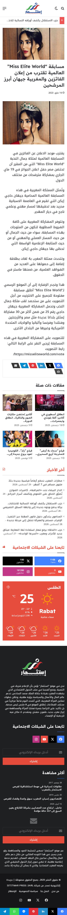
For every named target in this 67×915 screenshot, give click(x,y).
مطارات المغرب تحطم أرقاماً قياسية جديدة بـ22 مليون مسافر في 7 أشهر (35, 483)
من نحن (55, 891)
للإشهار (12, 891)
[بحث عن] (62, 10)
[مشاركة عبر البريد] (14, 365)
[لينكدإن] (40, 365)
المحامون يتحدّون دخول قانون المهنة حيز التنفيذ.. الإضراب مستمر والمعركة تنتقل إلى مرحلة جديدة (34, 518)
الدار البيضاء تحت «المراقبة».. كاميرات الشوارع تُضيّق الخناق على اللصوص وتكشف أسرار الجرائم (35, 492)
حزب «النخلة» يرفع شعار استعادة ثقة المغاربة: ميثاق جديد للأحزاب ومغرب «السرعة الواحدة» (32, 532)
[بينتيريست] (31, 365)
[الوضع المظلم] (56, 10)
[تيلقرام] (23, 365)
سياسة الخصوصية (28, 891)
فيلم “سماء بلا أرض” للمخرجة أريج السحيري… (49, 452)
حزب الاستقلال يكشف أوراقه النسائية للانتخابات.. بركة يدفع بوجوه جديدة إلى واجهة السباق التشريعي (32, 505)
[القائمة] (4, 10)
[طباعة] (57, 371)
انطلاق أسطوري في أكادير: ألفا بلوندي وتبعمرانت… (52, 418)
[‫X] (49, 365)
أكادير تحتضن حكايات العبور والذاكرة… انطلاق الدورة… (18, 418)
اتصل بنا (44, 891)
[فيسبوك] (57, 365)
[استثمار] (34, 8)
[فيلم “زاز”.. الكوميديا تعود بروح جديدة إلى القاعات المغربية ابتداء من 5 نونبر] (17, 439)
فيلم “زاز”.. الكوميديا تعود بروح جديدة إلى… (19, 452)
